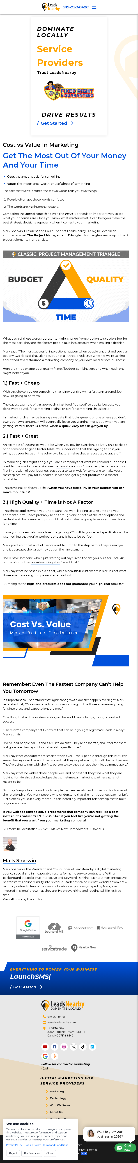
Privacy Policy (14, 1144)
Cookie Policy (32, 1144)
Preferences (32, 1153)
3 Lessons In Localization (20, 829)
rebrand (103, 462)
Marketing (57, 1091)
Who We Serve (60, 1105)
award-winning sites (45, 562)
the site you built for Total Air (103, 558)
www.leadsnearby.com (61, 1022)
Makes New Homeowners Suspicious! (73, 829)
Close (49, 1153)
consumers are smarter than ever (48, 756)
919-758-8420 (76, 7)
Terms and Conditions (55, 1144)
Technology (58, 1098)
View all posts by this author (23, 899)
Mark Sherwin (19, 860)
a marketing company (58, 360)
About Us (56, 1112)
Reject (13, 1153)
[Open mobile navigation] (94, 7)
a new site (63, 466)
